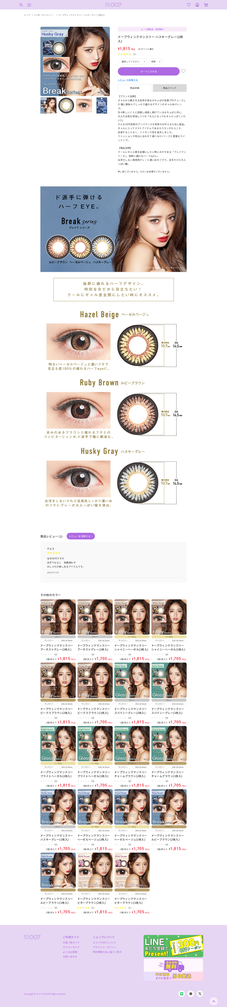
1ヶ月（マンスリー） (44, 14)
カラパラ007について (104, 942)
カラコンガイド (71, 947)
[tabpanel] (152, 132)
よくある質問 (70, 952)
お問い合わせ (70, 956)
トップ (27, 14)
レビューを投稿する (128, 79)
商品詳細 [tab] (134, 87)
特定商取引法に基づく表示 (107, 952)
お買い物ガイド (71, 942)
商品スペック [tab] (169, 87)
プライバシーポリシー (105, 947)
